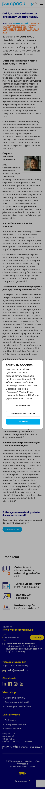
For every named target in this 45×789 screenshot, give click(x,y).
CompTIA (11, 25)
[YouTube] (21, 684)
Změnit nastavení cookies (22, 766)
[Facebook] (10, 684)
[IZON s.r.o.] (22, 773)
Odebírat (37, 637)
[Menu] (42, 4)
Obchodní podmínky (15, 697)
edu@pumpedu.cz (18, 670)
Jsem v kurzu (16, 69)
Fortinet (32, 25)
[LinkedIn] (4, 684)
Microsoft (21, 25)
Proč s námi (10, 720)
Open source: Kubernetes (13, 31)
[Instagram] (16, 684)
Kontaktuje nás (12, 529)
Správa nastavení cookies (23, 414)
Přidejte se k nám (13, 728)
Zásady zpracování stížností (18, 706)
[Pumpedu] (13, 3)
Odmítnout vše (23, 406)
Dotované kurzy (21, 523)
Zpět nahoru (21, 781)
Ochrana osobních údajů (17, 702)
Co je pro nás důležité (15, 724)
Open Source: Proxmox (28, 29)
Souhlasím (23, 422)
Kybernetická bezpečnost (14, 27)
